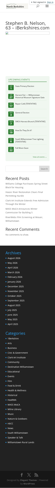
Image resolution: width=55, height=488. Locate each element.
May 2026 (12, 262)
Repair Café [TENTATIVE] (25, 104)
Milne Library (14, 409)
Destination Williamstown (21, 366)
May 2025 (12, 319)
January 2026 (14, 281)
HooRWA (12, 399)
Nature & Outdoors (17, 418)
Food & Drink (14, 385)
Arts (10, 343)
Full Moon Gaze (21, 148)
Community (13, 362)
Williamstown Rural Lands (21, 442)
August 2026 (14, 258)
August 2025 (14, 305)
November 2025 (16, 291)
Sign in (50, 2)
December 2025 (16, 286)
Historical (12, 395)
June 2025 (13, 314)
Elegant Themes (28, 480)
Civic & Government (18, 352)
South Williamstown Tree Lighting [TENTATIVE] (29, 140)
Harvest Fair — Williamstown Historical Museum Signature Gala (29, 96)
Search (44, 168)
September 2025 (16, 300)
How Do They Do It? (23, 130)
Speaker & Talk (15, 437)
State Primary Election (24, 86)
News (10, 428)
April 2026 (13, 267)
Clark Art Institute (17, 357)
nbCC (10, 423)
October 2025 (14, 295)
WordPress (29, 483)
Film (10, 381)
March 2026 (14, 272)
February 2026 (15, 276)
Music (11, 414)
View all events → (40, 157)
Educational (14, 371)
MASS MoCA (14, 404)
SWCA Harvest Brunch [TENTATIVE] (30, 121)
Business (12, 348)
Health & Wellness (17, 390)
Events (11, 376)
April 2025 (13, 324)
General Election (22, 112)
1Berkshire (13, 338)
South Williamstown (18, 432)
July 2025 (12, 310)
